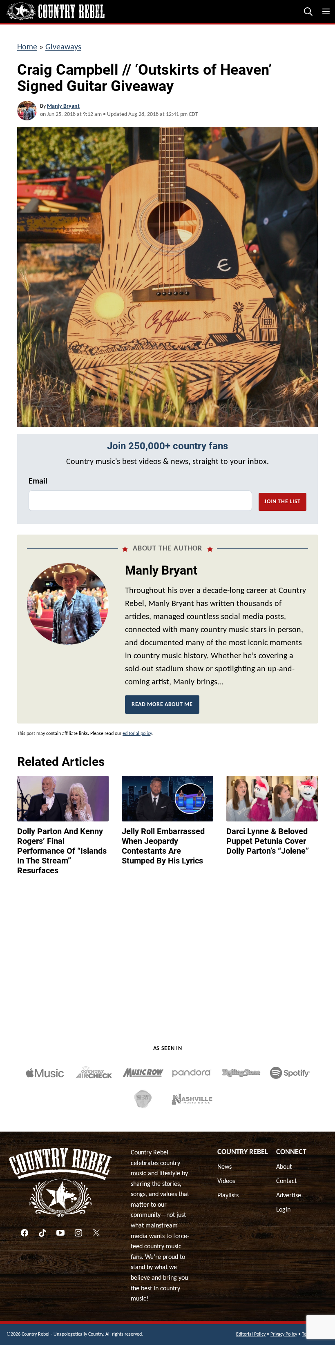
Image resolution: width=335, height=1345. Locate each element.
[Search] (308, 11)
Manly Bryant (63, 106)
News (224, 1167)
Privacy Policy (283, 1334)
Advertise (288, 1195)
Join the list (282, 502)
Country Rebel (242, 1152)
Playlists (228, 1195)
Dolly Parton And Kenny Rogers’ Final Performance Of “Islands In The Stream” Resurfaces (62, 850)
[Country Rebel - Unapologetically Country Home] (56, 11)
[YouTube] (60, 1233)
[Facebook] (25, 1233)
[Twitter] (96, 1233)
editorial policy (137, 733)
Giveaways (63, 47)
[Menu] (326, 11)
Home (27, 47)
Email (38, 481)
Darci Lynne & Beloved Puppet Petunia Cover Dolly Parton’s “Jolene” (267, 841)
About (284, 1167)
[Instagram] (78, 1233)
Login (283, 1210)
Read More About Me (162, 704)
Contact (286, 1181)
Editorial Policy (251, 1334)
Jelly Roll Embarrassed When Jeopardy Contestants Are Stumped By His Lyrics (163, 846)
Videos (226, 1181)
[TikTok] (42, 1233)
